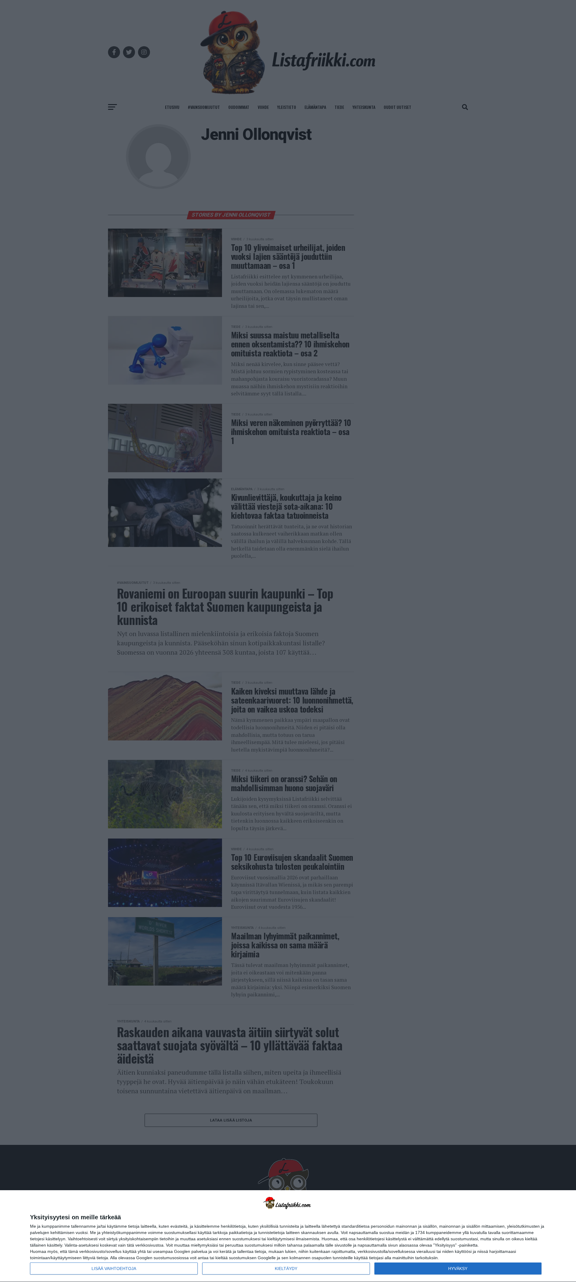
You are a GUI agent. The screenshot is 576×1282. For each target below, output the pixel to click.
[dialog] (288, 1236)
